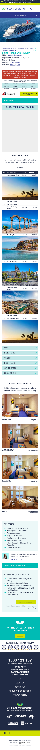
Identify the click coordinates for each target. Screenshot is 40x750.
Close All (20, 168)
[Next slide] (35, 31)
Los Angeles (15, 62)
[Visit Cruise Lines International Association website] (9, 716)
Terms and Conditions (20, 691)
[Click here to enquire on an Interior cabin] (20, 405)
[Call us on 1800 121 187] (31, 8)
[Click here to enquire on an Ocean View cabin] (20, 436)
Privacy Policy (20, 695)
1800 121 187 (17, 559)
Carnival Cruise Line (25, 48)
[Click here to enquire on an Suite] (20, 497)
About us (20, 683)
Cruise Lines (11, 48)
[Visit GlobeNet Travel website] (31, 716)
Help (20, 679)
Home (4, 48)
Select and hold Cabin (28, 93)
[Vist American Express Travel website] (26, 723)
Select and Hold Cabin (25, 602)
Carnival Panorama (9, 50)
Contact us (20, 687)
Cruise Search (20, 15)
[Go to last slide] (5, 31)
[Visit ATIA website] (20, 716)
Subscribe (20, 636)
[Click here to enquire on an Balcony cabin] (20, 467)
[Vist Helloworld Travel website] (13, 723)
